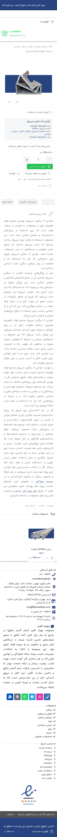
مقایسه (12, 173)
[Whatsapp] (25, 697)
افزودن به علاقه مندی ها (35, 173)
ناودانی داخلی (27, 46)
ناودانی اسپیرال (38, 131)
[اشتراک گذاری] (17, 102)
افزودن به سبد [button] (52, 558)
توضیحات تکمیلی (28, 202)
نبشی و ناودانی (41, 46)
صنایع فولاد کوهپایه (38, 126)
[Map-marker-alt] (17, 697)
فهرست (45, 22)
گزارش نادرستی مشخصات (38, 112)
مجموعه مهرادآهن (44, 481)
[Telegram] (32, 697)
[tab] (48, 202)
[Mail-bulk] (10, 697)
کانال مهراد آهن (30, 491)
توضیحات (48, 202)
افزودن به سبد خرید (37, 166)
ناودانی (41, 505)
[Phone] (47, 697)
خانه (51, 46)
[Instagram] (39, 697)
